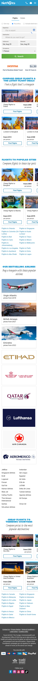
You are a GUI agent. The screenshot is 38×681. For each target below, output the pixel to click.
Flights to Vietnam (26, 603)
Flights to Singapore (26, 228)
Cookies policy (23, 631)
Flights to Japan (25, 600)
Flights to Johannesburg (7, 244)
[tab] (15, 18)
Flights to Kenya (8, 612)
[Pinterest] (22, 671)
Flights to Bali (7, 237)
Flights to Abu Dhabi (9, 254)
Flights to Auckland (9, 251)
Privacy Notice (16, 629)
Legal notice (14, 631)
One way (6, 24)
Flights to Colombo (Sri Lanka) (10, 233)
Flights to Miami (25, 240)
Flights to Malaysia (9, 597)
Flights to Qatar (7, 614)
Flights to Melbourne (27, 243)
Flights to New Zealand (24, 607)
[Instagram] (14, 671)
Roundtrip (17, 24)
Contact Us (6, 629)
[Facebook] (10, 671)
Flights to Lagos (25, 254)
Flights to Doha (25, 251)
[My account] (31, 3)
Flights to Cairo (7, 240)
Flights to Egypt (7, 606)
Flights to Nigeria (8, 603)
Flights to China (25, 612)
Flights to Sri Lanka (9, 600)
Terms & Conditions (28, 629)
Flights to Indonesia (26, 597)
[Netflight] (8, 3)
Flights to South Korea (27, 614)
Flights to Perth (25, 248)
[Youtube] (18, 671)
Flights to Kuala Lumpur (25, 233)
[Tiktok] (26, 671)
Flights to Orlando (8, 228)
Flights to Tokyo (25, 237)
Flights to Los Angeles (10, 248)
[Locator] (34, 30)
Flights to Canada (8, 594)
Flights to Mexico (8, 618)
